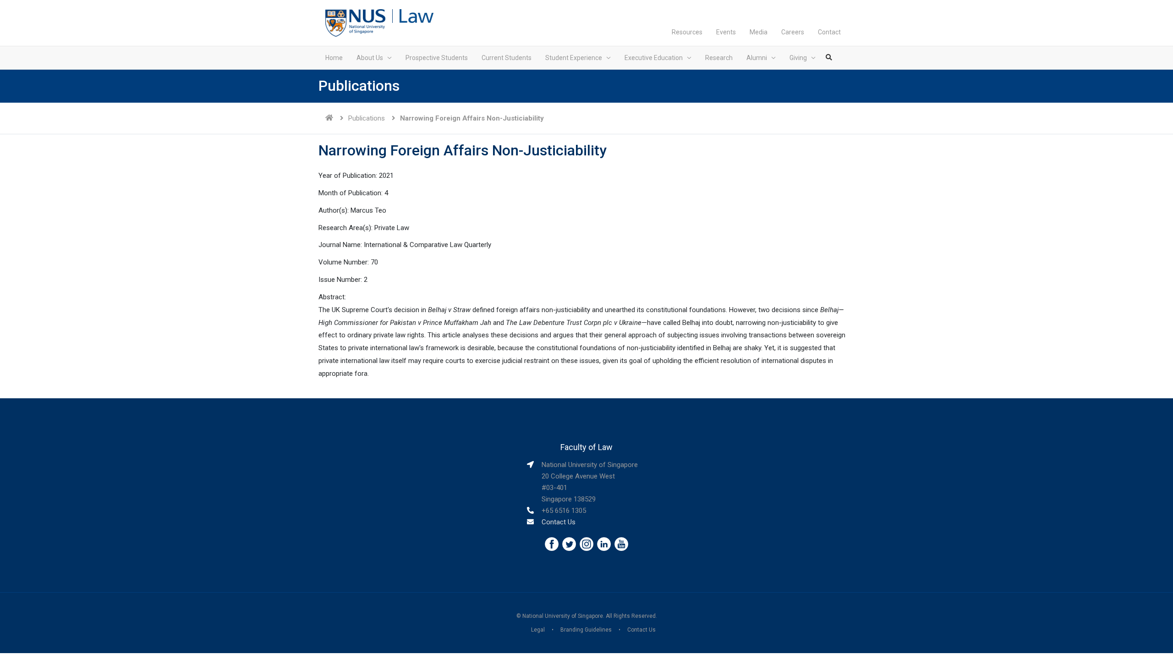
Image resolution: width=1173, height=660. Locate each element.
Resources (687, 32)
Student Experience (573, 57)
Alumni (756, 57)
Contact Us (559, 522)
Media (758, 32)
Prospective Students (437, 57)
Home (334, 57)
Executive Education (654, 57)
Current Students (507, 57)
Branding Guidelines (586, 630)
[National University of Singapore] (355, 22)
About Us (369, 57)
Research (719, 57)
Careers (792, 32)
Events (726, 32)
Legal (538, 630)
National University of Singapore (562, 616)
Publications (366, 118)
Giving (798, 57)
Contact (829, 32)
